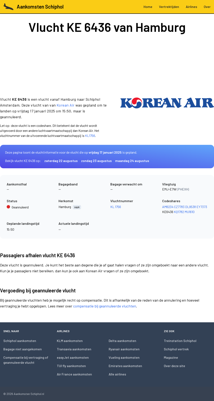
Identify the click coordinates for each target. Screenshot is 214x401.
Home (148, 7)
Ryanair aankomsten (124, 349)
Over (207, 7)
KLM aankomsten (70, 341)
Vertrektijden (169, 7)
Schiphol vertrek (176, 349)
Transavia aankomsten (74, 349)
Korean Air (66, 105)
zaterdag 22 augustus (61, 161)
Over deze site (174, 366)
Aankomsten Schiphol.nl (29, 394)
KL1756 (90, 136)
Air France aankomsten (74, 374)
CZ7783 (179, 207)
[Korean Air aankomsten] (167, 117)
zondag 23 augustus (96, 161)
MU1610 (190, 212)
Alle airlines (117, 374)
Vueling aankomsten (124, 357)
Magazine (171, 357)
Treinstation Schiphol (180, 341)
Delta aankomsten (122, 341)
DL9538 (190, 207)
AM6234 (167, 207)
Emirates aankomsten (125, 366)
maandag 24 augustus (132, 161)
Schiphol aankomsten (19, 341)
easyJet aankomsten (73, 357)
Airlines (191, 7)
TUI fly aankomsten (71, 366)
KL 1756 (115, 207)
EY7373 (201, 207)
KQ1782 (179, 212)
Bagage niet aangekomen (22, 349)
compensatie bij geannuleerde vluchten (104, 306)
